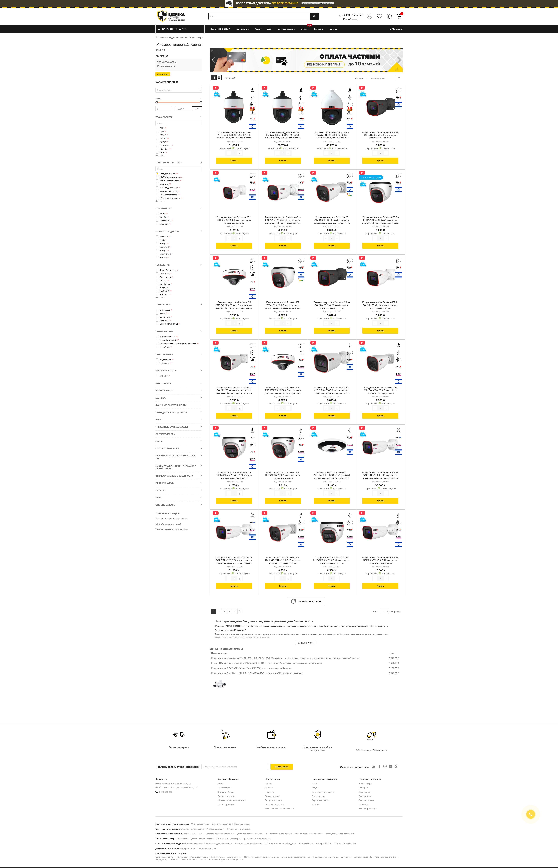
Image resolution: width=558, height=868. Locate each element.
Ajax (162, 131)
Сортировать (361, 78)
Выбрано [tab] (161, 56)
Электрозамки (365, 796)
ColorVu (163, 280)
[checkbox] (178, 128)
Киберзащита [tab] (163, 383)
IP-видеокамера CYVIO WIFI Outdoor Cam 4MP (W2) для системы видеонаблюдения (251, 668)
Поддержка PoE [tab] (164, 482)
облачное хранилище (170, 198)
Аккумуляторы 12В (363, 856)
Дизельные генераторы (202, 838)
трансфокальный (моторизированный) (178, 343)
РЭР (194, 833)
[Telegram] (390, 766)
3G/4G (163, 217)
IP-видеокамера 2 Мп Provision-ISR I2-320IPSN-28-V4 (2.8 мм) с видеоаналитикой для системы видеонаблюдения (234, 220)
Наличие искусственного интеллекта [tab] (175, 457)
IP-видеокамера (167, 173)
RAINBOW (164, 291)
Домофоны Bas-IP (207, 848)
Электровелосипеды (221, 823)
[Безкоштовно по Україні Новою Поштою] (217, 94)
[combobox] (263, 16)
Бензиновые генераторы (228, 838)
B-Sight (163, 243)
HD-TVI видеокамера (170, 177)
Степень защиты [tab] (165, 504)
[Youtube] (373, 766)
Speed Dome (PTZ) (169, 323)
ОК (197, 108)
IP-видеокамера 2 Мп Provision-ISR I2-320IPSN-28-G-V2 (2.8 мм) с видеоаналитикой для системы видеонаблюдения (380, 135)
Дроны (186, 833)
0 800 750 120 (165, 791)
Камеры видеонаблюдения (219, 843)
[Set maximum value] (156, 102)
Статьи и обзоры (226, 791)
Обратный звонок (349, 19)
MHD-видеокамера (169, 187)
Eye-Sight (164, 247)
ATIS (162, 128)
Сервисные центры (321, 800)
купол (162, 313)
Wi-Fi (162, 213)
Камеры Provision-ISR (346, 843)
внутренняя (165, 359)
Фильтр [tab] (160, 50)
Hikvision (164, 149)
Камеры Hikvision (324, 843)
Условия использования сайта (279, 808)
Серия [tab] (158, 441)
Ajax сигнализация (215, 828)
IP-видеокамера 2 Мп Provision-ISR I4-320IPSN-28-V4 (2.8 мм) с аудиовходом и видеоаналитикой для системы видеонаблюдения (331, 390)
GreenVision (165, 145)
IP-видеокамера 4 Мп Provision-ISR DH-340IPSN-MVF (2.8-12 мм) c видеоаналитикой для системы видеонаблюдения (331, 560)
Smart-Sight (165, 254)
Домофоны (364, 787)
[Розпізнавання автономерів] (398, 430)
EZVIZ (163, 142)
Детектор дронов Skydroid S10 (220, 833)
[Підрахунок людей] (252, 267)
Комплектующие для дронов (278, 833)
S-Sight (163, 250)
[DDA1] (252, 119)
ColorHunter (165, 277)
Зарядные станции (199, 856)
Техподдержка (318, 796)
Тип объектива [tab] (164, 331)
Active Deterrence (168, 270)
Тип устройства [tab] (168, 162)
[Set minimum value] (201, 102)
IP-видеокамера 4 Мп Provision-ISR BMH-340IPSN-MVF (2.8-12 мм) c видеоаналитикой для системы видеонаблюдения (282, 560)
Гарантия (269, 791)
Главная (162, 37)
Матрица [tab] (160, 397)
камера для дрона (168, 191)
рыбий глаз (165, 316)
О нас (314, 783)
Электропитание (366, 800)
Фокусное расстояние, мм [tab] (171, 405)
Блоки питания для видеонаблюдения (333, 856)
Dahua (163, 138)
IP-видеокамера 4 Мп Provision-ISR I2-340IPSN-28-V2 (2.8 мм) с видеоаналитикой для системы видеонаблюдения (380, 305)
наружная (164, 363)
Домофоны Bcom (188, 848)
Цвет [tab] (158, 497)
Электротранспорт (367, 808)
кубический (165, 310)
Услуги (315, 787)
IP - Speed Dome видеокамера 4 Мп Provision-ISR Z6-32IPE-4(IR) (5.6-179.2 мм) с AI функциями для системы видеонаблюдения (331, 135)
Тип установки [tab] (164, 354)
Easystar (164, 287)
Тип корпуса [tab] (162, 304)
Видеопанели (365, 791)
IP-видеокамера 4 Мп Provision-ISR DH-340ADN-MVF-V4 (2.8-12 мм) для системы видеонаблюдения (234, 475)
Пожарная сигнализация (239, 828)
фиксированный (167, 336)
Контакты (316, 804)
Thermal (164, 257)
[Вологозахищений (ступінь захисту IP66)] (252, 90)
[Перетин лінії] (252, 97)
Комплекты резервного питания (226, 856)
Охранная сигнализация (192, 828)
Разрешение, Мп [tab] (164, 390)
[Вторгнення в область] (252, 104)
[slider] (279, 4)
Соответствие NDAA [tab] (167, 448)
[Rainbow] (350, 193)
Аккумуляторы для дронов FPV (340, 833)
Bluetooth (164, 224)
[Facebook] (379, 766)
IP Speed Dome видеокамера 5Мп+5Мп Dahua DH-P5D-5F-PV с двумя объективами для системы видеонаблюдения (266, 662)
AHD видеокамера (168, 194)
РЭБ (201, 833)
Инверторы (182, 856)
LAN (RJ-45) (165, 220)
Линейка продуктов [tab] (167, 231)
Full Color (164, 294)
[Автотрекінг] (252, 112)
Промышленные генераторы (256, 838)
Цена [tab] (158, 98)
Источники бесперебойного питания (261, 856)
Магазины (397, 28)
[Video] (217, 88)
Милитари (363, 804)
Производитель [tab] (164, 117)
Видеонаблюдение (178, 37)
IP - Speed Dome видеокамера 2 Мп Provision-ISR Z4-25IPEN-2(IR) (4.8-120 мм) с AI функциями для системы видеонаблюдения (234, 135)
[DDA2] (252, 282)
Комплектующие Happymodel (309, 833)
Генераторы (182, 838)
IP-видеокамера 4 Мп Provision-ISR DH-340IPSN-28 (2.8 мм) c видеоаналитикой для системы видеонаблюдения (283, 475)
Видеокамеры (365, 783)
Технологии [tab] (162, 264)
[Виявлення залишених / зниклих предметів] (252, 275)
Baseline (164, 236)
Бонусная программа (275, 804)
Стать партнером (226, 804)
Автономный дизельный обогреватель (227, 859)
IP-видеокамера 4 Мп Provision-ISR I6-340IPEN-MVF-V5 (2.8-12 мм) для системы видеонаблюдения (380, 560)
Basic (162, 240)
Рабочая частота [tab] (165, 370)
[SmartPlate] (398, 437)
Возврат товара (272, 796)
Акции (221, 783)
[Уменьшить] (229, 153)
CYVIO (163, 135)
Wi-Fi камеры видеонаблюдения (280, 843)
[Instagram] (385, 766)
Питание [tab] (160, 490)
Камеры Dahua (306, 843)
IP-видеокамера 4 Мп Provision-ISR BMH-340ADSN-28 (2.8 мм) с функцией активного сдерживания (380, 390)
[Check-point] (252, 190)
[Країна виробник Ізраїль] (252, 126)
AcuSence (164, 273)
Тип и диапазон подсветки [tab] (171, 412)
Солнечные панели (164, 856)
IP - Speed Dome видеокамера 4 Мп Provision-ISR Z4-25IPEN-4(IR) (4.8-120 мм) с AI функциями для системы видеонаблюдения (283, 135)
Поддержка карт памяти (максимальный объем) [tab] (175, 467)
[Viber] (396, 766)
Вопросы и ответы (226, 796)
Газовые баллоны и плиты (193, 859)
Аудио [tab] (158, 419)
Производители (225, 787)
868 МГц (164, 375)
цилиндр (164, 320)
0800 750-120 (352, 15)
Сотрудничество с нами (323, 791)
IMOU (162, 152)
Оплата (268, 783)
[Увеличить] (239, 153)
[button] (399, 60)
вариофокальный (168, 340)
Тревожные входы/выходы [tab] (171, 426)
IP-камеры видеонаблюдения (249, 843)
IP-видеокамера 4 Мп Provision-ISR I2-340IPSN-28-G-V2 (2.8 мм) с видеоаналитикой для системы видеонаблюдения (331, 305)
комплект (164, 184)
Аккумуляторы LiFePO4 (166, 859)
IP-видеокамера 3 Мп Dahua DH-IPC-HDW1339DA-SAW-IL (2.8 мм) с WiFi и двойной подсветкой (257, 673)
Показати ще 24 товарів (309, 601)
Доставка (269, 787)
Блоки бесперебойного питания (297, 856)
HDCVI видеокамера (169, 180)
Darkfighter (165, 284)
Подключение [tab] (163, 208)
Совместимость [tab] (165, 434)
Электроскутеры (242, 823)
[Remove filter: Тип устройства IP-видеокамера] (174, 66)
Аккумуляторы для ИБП (386, 856)
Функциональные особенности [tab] (174, 475)
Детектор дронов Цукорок (249, 833)
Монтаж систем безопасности (232, 800)
